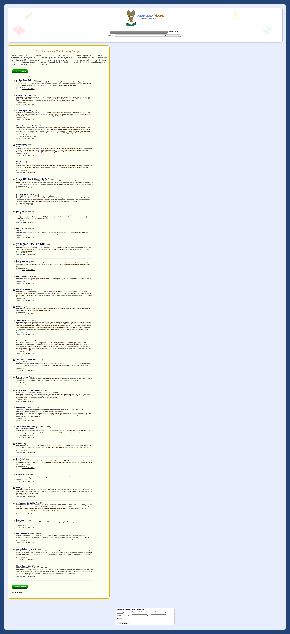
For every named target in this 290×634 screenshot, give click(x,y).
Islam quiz (20, 520)
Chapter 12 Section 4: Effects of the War (32, 179)
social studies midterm (25, 534)
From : (121, 615)
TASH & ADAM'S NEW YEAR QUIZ (30, 244)
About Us (153, 32)
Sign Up (171, 31)
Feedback (162, 32)
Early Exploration (23, 276)
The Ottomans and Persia (26, 360)
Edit (14, 80)
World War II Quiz (23, 290)
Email (148, 615)
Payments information (174, 32)
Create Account (123, 32)
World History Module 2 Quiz (27, 126)
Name (130, 615)
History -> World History (28, 89)
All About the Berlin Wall (25, 503)
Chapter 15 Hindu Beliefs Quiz (28, 390)
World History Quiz (23, 566)
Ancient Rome (21, 474)
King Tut (19, 459)
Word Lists (144, 32)
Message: (119, 618)
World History (21, 211)
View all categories (17, 592)
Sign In (176, 31)
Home (114, 32)
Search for (111, 35)
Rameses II (20, 444)
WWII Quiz (20, 488)
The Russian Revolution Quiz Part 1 (30, 427)
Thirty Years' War (23, 320)
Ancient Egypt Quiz (24, 80)
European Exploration (25, 408)
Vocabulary (20, 307)
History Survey (22, 377)
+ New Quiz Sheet (20, 71)
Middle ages (21, 145)
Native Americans (23, 261)
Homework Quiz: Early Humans (28, 341)
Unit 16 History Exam (24, 194)
